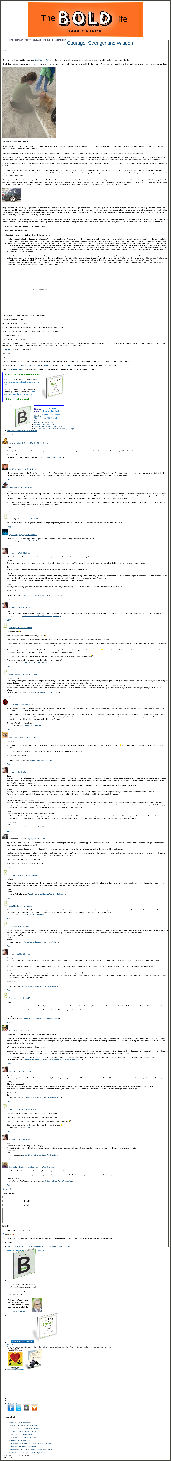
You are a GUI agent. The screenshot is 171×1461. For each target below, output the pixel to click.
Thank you (6, 349)
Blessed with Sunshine (33, 725)
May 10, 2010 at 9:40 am (21, 553)
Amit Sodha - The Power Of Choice (22, 1167)
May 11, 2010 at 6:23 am (22, 906)
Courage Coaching (41, 40)
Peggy (11, 998)
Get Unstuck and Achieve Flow (19, 1440)
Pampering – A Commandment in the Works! (40, 942)
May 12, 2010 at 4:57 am (23, 1030)
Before (30, 1127)
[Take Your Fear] (47, 1342)
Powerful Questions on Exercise (40, 541)
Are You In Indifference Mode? (51, 457)
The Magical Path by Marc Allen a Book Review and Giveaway (30, 1443)
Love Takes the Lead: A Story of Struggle (23, 1425)
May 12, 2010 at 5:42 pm (27, 1109)
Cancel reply (7, 1189)
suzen (11, 926)
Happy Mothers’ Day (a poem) (41, 760)
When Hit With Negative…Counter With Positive (41, 1018)
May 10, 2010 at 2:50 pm (29, 737)
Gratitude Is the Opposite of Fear (20, 1422)
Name (26, 1197)
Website (27, 1205)
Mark (11, 906)
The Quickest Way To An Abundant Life (22, 1446)
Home (10, 40)
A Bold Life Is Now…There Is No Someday (24, 1428)
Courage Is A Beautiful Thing (45, 424)
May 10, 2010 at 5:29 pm (36, 839)
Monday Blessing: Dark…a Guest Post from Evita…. (41, 986)
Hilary (11, 1030)
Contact (19, 40)
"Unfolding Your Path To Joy (30, 365)
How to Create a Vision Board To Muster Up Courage (54, 429)
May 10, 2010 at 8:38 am (39, 443)
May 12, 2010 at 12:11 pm (21, 1071)
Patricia (11, 704)
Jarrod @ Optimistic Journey (19, 443)
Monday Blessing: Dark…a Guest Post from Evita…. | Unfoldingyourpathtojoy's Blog (38, 1246)
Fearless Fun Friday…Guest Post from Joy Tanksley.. (41, 595)
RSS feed (67, 365)
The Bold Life (16, 369)
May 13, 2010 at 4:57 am (21, 1139)
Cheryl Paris (13, 875)
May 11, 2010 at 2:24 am (27, 875)
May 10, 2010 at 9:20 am (31, 519)
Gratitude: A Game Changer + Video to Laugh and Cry (27, 1453)
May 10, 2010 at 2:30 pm (24, 704)
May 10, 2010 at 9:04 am (23, 487)
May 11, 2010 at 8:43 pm (22, 926)
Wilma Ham (13, 674)
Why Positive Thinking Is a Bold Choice (22, 1437)
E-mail (27, 1201)
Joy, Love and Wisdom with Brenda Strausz (50, 426)
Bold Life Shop (59, 40)
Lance (11, 487)
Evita (11, 628)
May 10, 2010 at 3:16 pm (21, 772)
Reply (9, 461)
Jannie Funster (14, 737)
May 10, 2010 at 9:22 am (28, 535)
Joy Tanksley (13, 535)
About (28, 40)
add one (33, 435)
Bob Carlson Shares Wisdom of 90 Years (22, 431)
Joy (10, 553)
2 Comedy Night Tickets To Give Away (59, 1181)
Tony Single (13, 1109)
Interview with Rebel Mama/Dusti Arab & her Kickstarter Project (30, 1450)
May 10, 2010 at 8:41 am (27, 469)
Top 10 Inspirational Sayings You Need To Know (45, 894)
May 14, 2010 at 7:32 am (45, 1167)
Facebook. (48, 365)
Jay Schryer (13, 469)
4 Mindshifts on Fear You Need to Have (22, 1431)
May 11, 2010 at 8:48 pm (21, 954)
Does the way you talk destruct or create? (43, 692)
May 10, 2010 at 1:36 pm (27, 674)
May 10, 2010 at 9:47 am (21, 607)
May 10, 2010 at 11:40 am (22, 628)
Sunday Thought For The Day (35, 507)
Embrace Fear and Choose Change (20, 1434)
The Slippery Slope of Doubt (33, 914)
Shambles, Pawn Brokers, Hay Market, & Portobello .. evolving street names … (52, 1059)
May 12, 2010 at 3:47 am (23, 998)
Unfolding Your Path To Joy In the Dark (37, 662)
